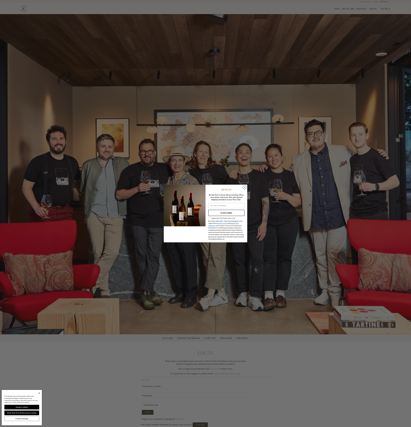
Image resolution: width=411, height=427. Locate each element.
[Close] (39, 393)
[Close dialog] (244, 187)
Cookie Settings (21, 419)
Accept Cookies (22, 407)
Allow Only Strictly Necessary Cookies (21, 413)
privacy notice (222, 223)
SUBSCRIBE (226, 212)
